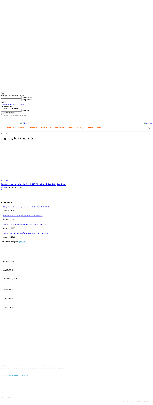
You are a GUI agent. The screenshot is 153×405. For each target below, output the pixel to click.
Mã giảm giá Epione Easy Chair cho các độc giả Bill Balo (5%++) (24, 304)
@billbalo (22, 242)
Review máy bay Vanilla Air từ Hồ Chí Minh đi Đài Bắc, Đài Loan (33, 184)
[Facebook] (144, 117)
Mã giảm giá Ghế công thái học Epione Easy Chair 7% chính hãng (24, 295)
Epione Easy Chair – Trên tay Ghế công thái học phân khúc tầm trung (25, 286)
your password (27, 100)
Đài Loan (4, 180)
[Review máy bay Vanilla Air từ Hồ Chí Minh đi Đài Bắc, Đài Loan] (40, 162)
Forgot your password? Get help (12, 104)
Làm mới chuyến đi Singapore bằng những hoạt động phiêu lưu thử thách (26, 233)
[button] (149, 128)
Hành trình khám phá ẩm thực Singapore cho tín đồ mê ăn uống (23, 216)
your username (27, 97)
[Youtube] (151, 117)
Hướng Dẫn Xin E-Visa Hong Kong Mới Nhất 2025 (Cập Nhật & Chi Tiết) (26, 207)
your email (25, 110)
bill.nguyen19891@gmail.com (18, 375)
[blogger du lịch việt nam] (23, 123)
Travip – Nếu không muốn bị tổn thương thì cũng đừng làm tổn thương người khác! (29, 275)
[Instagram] (147, 117)
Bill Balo (4, 187)
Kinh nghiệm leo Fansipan (11, 266)
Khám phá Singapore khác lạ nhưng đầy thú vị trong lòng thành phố (24, 224)
